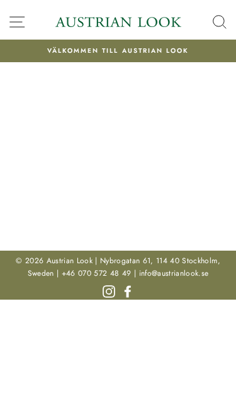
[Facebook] (127, 290)
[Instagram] (109, 290)
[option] (118, 51)
